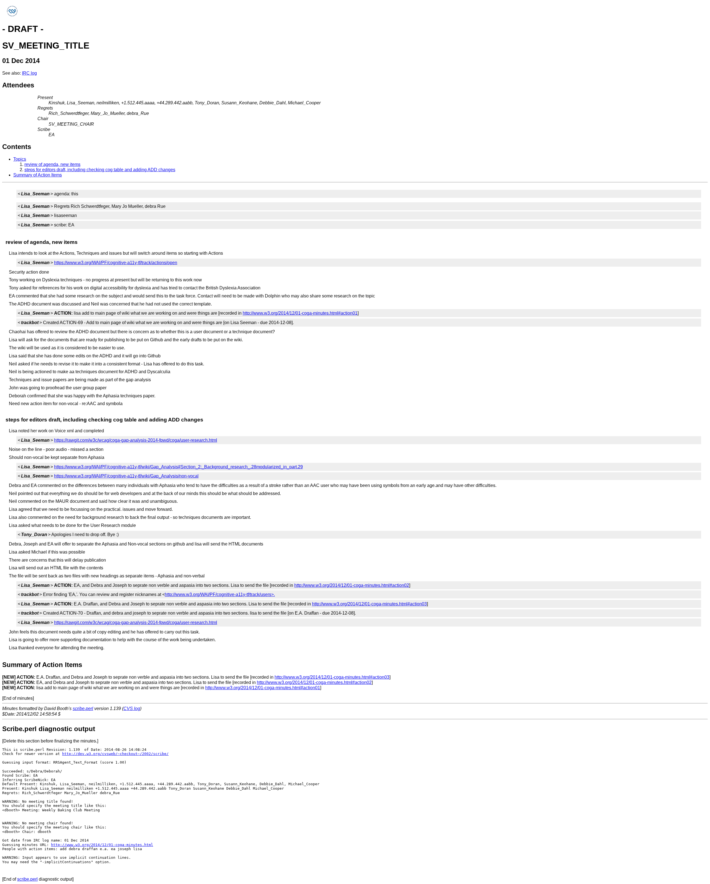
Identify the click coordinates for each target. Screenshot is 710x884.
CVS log (131, 708)
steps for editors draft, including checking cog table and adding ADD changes (99, 169)
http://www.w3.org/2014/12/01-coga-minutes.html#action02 (351, 585)
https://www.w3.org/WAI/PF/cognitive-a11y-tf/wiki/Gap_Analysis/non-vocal (126, 476)
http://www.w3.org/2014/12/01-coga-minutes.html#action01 (300, 313)
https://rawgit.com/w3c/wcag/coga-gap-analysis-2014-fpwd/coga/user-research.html (135, 440)
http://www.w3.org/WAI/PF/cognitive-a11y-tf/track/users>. (220, 594)
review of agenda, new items (52, 164)
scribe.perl (83, 708)
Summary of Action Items (37, 175)
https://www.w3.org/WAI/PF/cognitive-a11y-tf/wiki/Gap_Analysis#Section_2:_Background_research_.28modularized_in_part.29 (178, 466)
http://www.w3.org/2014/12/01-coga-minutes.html (102, 845)
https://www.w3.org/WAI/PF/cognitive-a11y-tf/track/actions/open (115, 262)
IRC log (29, 73)
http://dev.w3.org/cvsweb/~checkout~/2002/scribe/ (115, 754)
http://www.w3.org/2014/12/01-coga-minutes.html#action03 (369, 604)
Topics (19, 159)
